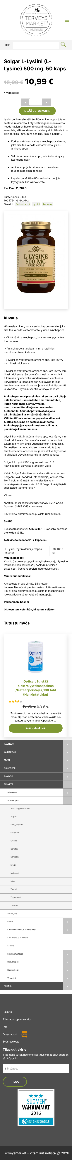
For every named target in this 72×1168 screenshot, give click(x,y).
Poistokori (10, 768)
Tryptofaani (16, 897)
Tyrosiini (14, 905)
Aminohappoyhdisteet (20, 808)
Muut (7, 760)
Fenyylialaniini (17, 825)
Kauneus (9, 744)
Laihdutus (10, 752)
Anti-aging (12, 913)
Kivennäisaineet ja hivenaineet (21, 929)
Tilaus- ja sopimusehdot (17, 1019)
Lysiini (13, 865)
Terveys (8, 784)
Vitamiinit (11, 978)
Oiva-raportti (10, 1034)
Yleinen (8, 986)
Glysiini (14, 841)
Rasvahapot (12, 962)
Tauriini (14, 889)
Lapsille (10, 946)
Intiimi (10, 921)
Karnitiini (14, 849)
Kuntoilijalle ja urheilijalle (17, 937)
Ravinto (8, 776)
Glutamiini (15, 832)
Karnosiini (15, 857)
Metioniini (15, 873)
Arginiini (14, 816)
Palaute (7, 1011)
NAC (13, 881)
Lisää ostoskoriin (37, 110)
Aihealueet (12, 792)
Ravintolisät (12, 970)
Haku (8, 45)
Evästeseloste (11, 1041)
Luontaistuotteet (15, 954)
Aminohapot (13, 800)
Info (5, 1026)
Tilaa (15, 1081)
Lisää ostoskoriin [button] (36, 728)
